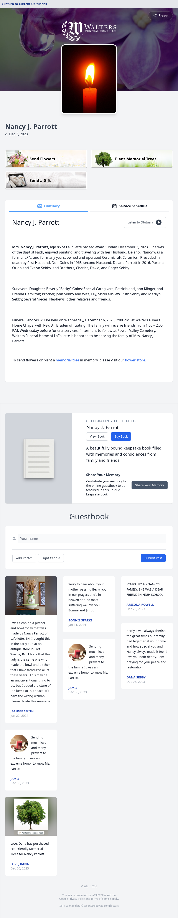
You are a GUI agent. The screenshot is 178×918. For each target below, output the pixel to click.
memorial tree (67, 360)
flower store (135, 360)
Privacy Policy (77, 899)
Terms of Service (101, 899)
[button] (30, 595)
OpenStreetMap (93, 906)
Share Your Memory (149, 485)
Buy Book (121, 436)
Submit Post (153, 558)
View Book (97, 436)
